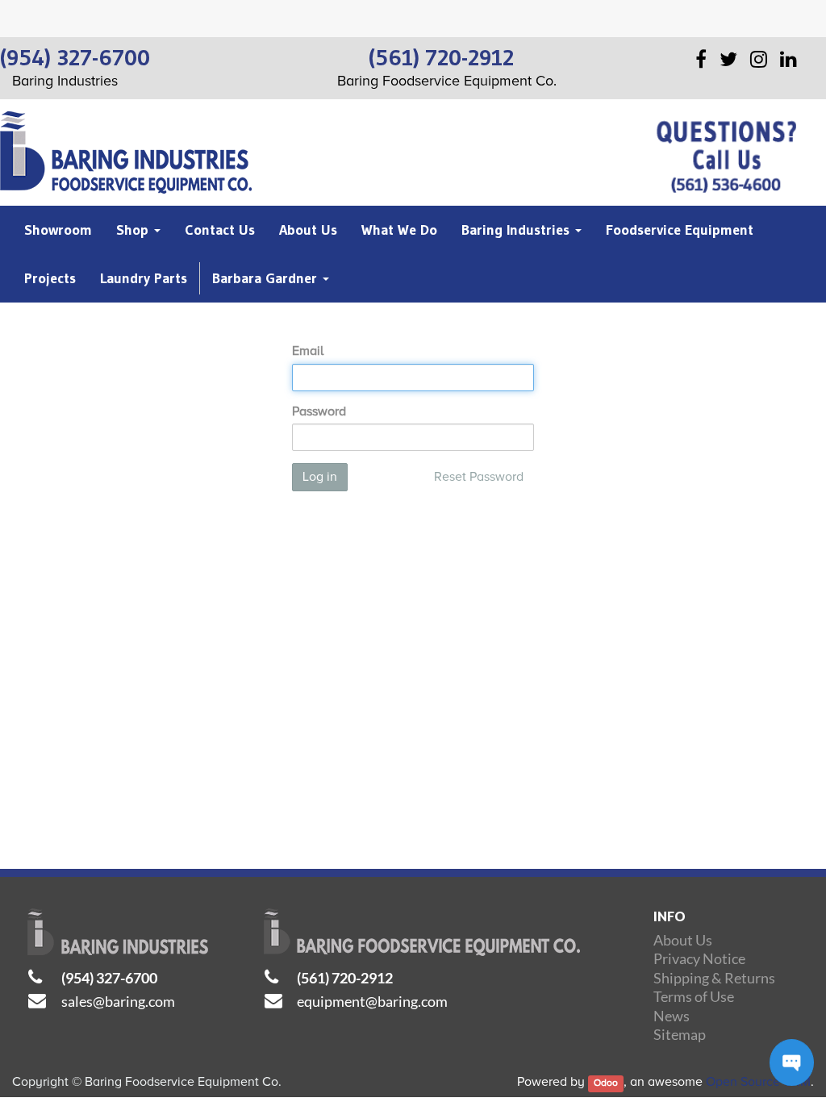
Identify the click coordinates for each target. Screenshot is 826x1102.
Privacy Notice (699, 958)
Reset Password (479, 477)
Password (319, 411)
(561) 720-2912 (345, 978)
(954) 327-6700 (109, 978)
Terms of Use (693, 996)
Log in (319, 477)
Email (307, 351)
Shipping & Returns (714, 978)
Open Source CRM (758, 1082)
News (671, 1016)
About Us (682, 940)
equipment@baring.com (372, 1001)
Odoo (606, 1083)
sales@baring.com (118, 1001)
